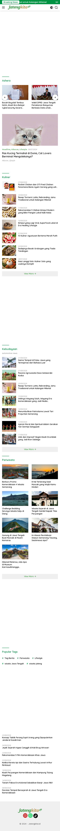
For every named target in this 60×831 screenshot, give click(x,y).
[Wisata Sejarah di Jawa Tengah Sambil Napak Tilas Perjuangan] (45, 498)
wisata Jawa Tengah (14, 663)
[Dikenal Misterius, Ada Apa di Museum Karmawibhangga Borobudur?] (15, 552)
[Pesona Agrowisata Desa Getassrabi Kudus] (9, 375)
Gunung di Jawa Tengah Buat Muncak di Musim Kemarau (13, 538)
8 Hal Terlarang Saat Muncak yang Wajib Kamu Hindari (44, 484)
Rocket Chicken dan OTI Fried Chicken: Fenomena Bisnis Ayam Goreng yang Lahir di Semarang (38, 185)
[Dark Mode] (51, 7)
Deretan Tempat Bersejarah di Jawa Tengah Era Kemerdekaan (24, 791)
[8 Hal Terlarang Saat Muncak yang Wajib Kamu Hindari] (45, 471)
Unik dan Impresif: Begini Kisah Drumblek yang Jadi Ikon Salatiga (37, 438)
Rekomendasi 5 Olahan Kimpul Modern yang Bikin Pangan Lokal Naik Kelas (36, 211)
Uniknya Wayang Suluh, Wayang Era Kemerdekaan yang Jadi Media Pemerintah (35, 399)
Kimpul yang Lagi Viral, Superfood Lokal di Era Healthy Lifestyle (38, 224)
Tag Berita (9, 658)
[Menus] (4, 7)
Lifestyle (23, 149)
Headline (6, 149)
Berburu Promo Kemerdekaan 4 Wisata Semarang (13, 484)
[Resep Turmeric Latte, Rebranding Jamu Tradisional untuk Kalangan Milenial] (9, 199)
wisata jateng (35, 663)
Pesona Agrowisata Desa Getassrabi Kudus (35, 374)
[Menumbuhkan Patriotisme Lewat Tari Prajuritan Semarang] (9, 413)
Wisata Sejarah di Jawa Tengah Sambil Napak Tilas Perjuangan (44, 511)
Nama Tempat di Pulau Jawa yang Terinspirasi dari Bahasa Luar (34, 361)
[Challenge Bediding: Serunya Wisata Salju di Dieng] (15, 498)
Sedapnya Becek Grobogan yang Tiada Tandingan (36, 249)
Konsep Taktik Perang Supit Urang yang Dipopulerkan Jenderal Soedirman (27, 738)
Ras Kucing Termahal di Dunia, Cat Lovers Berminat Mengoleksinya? (26, 155)
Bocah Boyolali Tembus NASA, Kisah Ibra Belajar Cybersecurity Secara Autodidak (13, 105)
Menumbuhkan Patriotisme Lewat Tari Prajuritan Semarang (35, 412)
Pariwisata (24, 658)
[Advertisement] (30, 42)
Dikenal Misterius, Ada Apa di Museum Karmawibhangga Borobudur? (14, 564)
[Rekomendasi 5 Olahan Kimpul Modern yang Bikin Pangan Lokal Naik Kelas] (9, 212)
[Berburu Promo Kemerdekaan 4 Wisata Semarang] (15, 471)
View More (29, 273)
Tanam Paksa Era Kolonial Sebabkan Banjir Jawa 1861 (27, 782)
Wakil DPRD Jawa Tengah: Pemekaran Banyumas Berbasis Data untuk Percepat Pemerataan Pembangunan (44, 105)
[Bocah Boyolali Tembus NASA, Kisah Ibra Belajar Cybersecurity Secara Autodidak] (15, 92)
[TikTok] (35, 816)
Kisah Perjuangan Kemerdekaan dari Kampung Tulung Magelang (27, 773)
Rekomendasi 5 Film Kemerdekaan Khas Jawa (23, 755)
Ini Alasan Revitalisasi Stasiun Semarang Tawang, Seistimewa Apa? (44, 538)
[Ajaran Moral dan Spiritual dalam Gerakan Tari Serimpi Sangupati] (9, 426)
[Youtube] (25, 815)
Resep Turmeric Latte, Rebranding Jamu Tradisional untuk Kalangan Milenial (37, 198)
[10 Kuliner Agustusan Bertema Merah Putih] (9, 238)
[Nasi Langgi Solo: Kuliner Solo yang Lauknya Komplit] (9, 263)
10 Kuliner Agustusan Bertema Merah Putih (37, 235)
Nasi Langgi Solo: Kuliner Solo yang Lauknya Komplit (34, 262)
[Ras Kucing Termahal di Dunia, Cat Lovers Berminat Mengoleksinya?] (30, 130)
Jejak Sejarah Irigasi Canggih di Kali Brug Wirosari (25, 747)
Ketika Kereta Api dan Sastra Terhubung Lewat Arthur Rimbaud (27, 763)
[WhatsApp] (30, 815)
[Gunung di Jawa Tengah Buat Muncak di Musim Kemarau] (15, 525)
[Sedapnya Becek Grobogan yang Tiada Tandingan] (9, 250)
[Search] (56, 7)
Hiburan (15, 149)
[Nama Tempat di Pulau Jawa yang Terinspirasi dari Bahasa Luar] (9, 362)
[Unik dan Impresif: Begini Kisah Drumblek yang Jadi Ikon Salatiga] (9, 439)
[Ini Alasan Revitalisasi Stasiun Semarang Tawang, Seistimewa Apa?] (45, 525)
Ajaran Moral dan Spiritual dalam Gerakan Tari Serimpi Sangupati (38, 425)
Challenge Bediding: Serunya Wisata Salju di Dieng (13, 511)
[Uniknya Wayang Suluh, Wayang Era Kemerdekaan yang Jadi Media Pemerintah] (9, 400)
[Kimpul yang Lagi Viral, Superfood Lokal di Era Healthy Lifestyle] (9, 225)
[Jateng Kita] (19, 7)
